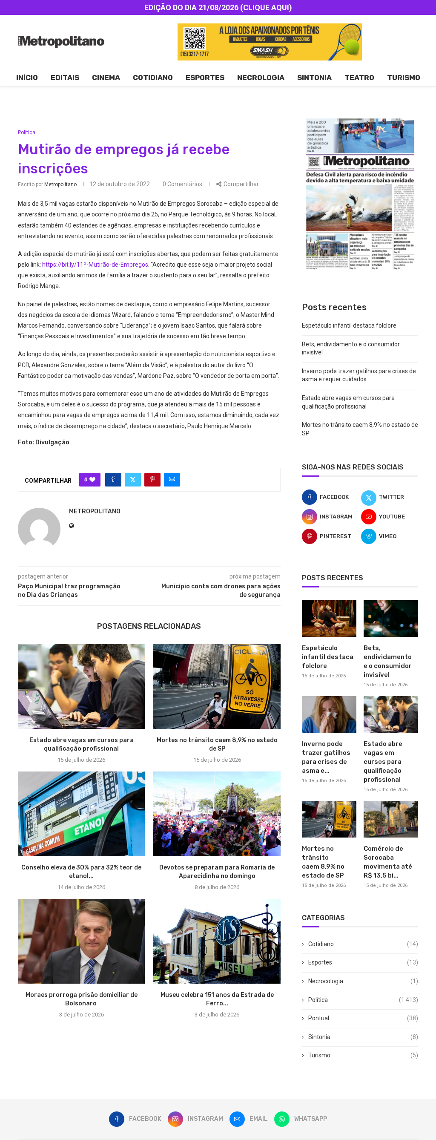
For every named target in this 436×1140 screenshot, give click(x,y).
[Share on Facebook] (113, 480)
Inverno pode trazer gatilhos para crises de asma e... (326, 757)
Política (363, 999)
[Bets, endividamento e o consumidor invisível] (391, 618)
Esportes (205, 77)
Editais (65, 77)
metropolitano (60, 184)
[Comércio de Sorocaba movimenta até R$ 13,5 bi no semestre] (391, 819)
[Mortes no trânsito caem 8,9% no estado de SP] (216, 686)
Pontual (363, 1018)
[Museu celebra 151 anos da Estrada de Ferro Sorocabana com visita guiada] (216, 941)
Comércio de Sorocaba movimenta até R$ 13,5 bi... (388, 862)
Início (27, 77)
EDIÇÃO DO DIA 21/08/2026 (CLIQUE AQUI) (218, 7)
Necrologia (260, 77)
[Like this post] (92, 480)
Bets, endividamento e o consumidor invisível (388, 661)
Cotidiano (153, 77)
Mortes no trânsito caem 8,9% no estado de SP (323, 862)
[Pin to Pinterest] (152, 480)
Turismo (403, 77)
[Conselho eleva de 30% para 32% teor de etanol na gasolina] (81, 814)
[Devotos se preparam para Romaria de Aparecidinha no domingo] (216, 814)
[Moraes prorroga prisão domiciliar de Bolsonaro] (81, 941)
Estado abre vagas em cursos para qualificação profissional (383, 761)
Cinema (106, 77)
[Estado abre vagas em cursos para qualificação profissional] (81, 686)
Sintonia (314, 77)
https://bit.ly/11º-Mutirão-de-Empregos (95, 264)
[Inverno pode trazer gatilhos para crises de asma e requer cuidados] (329, 714)
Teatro (359, 77)
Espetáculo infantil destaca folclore (349, 325)
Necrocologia (363, 981)
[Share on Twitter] (133, 480)
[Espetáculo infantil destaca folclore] (329, 618)
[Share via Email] (172, 480)
